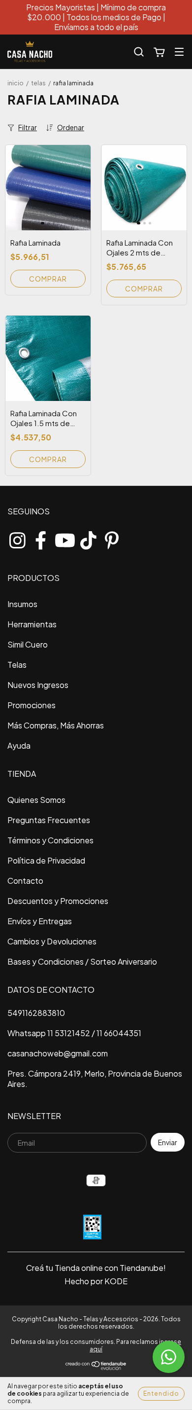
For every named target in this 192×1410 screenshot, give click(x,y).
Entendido (161, 1393)
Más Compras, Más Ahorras (55, 725)
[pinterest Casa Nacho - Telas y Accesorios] (112, 538)
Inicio (15, 83)
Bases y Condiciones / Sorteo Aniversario (82, 961)
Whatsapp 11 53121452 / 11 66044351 (74, 1033)
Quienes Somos (36, 800)
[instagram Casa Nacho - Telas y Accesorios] (17, 538)
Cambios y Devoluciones (51, 941)
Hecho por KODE (96, 1281)
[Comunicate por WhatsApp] (169, 1357)
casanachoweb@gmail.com (57, 1053)
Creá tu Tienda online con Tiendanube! (96, 1268)
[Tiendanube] (96, 1368)
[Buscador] (139, 51)
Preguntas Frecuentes (48, 820)
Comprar (48, 278)
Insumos (22, 604)
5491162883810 (36, 1013)
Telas (38, 83)
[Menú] (179, 51)
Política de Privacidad (46, 860)
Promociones (31, 705)
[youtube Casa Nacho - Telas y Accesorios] (64, 538)
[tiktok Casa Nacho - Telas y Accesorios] (88, 538)
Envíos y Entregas (39, 921)
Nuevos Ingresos (37, 685)
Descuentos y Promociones (57, 901)
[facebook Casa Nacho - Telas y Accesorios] (41, 538)
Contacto (25, 880)
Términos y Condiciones (50, 840)
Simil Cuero (27, 644)
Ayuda (19, 745)
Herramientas (32, 624)
